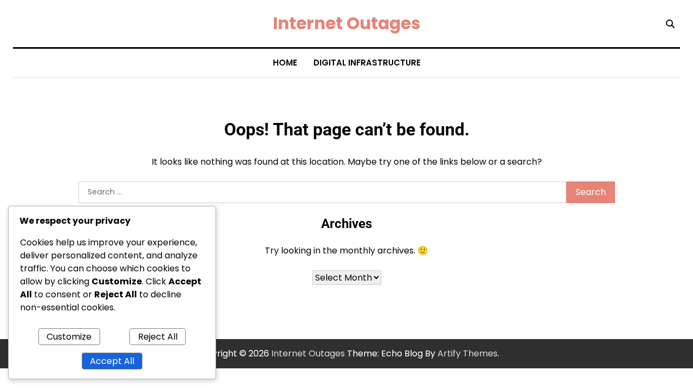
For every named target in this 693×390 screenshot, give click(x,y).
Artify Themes (467, 353)
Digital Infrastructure (367, 62)
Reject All (158, 336)
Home (285, 62)
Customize (69, 336)
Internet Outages (346, 23)
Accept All (112, 361)
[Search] (670, 24)
